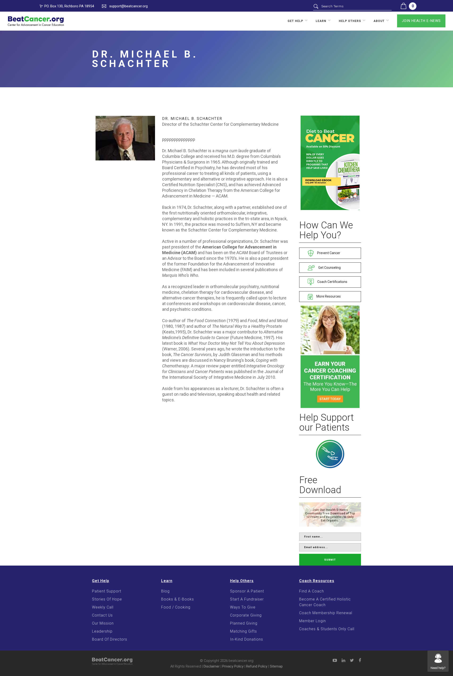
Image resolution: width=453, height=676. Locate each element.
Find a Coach (311, 591)
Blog (165, 591)
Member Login (312, 621)
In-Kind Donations (246, 639)
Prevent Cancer (328, 253)
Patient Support (106, 591)
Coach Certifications (332, 282)
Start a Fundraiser (247, 599)
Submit (330, 559)
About (379, 21)
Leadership (102, 631)
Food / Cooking (175, 607)
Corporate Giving (246, 615)
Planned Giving (243, 623)
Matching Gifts (243, 631)
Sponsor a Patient (247, 591)
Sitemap (276, 666)
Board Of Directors (109, 639)
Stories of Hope (107, 599)
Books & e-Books (177, 599)
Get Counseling (329, 267)
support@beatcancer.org (128, 6)
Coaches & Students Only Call (326, 629)
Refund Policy (256, 666)
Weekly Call (102, 607)
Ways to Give (243, 607)
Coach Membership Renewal (325, 613)
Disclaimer (212, 666)
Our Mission (103, 623)
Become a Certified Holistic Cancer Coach (325, 602)
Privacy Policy (232, 666)
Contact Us (102, 615)
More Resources (328, 296)
